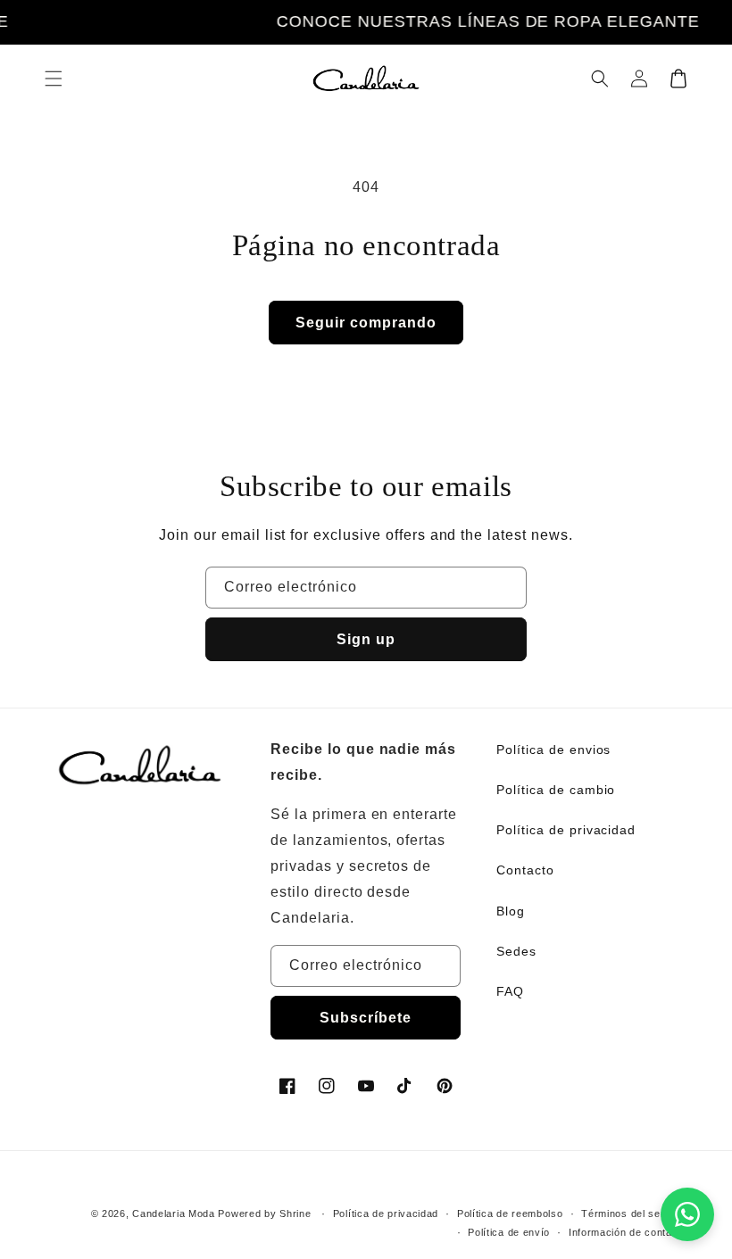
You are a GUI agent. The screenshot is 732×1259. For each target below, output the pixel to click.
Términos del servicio (634, 1213)
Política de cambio (555, 790)
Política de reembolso (510, 1213)
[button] (53, 78)
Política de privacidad (566, 830)
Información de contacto (628, 1232)
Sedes (516, 951)
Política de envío (509, 1232)
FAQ (510, 991)
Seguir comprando (366, 322)
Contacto (525, 870)
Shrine (295, 1213)
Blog (510, 911)
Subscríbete (366, 1017)
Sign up (366, 639)
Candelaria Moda (173, 1213)
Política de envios (553, 749)
